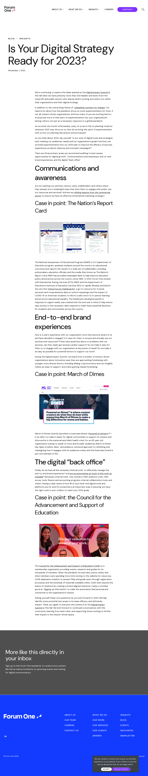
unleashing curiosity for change (89, 107)
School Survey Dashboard (60, 289)
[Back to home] (23, 718)
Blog (123, 720)
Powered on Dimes (97, 433)
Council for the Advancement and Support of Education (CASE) (69, 566)
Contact (127, 9)
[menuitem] (60, 9)
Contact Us (72, 730)
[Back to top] (144, 770)
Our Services (100, 725)
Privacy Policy (121, 769)
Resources (126, 730)
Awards (97, 735)
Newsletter (127, 735)
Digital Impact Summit (97, 92)
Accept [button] (106, 769)
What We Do (75, 9)
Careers (109, 9)
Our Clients (99, 730)
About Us (57, 9)
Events (124, 725)
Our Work (98, 720)
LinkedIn (5, 736)
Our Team (70, 720)
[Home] (10, 11)
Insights (93, 9)
